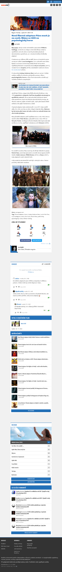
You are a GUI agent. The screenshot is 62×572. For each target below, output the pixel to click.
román (21, 218)
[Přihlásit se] (60, 5)
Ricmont (19, 304)
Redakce (3, 543)
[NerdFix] (5, 5)
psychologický (15, 218)
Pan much (27, 216)
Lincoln (17, 491)
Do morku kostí (16, 70)
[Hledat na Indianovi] (51, 5)
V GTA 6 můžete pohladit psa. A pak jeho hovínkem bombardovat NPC (31, 506)
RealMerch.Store (57, 1)
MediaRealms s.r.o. (6, 564)
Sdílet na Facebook (25, 240)
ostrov (22, 216)
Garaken (18, 498)
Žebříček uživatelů (32, 548)
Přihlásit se (31, 272)
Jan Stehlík (17, 44)
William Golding (27, 218)
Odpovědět (23, 287)
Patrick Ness (34, 216)
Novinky (18, 33)
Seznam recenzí (31, 479)
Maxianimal (19, 505)
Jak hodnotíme (31, 482)
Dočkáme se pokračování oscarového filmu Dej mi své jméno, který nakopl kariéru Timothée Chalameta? (34, 87)
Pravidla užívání (18, 546)
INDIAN (3, 549)
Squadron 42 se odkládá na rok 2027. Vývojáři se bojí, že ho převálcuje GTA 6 (33, 492)
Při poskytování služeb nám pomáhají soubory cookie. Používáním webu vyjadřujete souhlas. (25, 562)
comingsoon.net (19, 212)
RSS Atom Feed (5, 546)
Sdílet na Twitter (37, 240)
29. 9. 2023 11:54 (27, 33)
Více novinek (31, 411)
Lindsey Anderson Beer (34, 214)
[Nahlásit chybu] (16, 566)
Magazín (14, 33)
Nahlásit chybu (45, 243)
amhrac (17, 278)
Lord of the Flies (45, 214)
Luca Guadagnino (16, 216)
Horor (25, 214)
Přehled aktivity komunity (31, 533)
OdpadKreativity (19, 291)
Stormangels (19, 512)
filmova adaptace (19, 214)
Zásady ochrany (18, 543)
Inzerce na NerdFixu (17, 552)
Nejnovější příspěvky (30, 544)
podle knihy (41, 216)
